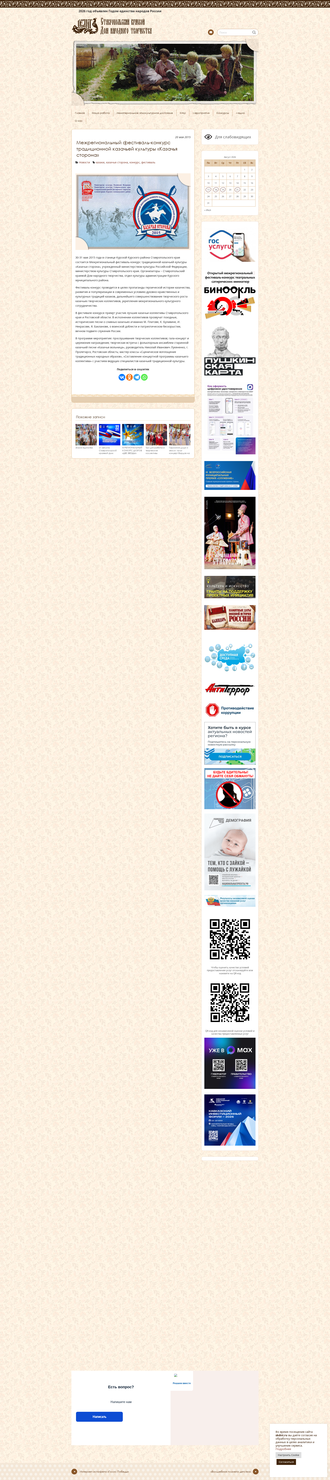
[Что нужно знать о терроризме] (230, 697)
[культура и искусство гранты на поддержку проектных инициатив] (230, 597)
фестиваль (148, 162)
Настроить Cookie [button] (288, 1455)
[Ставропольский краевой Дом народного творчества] (130, 25)
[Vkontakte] (122, 377)
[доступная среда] (230, 672)
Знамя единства (84, 447)
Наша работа (101, 112)
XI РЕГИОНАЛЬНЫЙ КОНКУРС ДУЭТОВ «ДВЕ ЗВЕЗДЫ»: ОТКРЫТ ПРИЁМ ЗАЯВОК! (132, 453)
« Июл (207, 210)
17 (208, 189)
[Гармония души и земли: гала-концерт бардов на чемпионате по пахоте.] (180, 443)
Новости (84, 162)
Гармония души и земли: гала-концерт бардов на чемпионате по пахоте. (179, 453)
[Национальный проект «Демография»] (230, 890)
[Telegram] (136, 377)
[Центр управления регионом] (230, 743)
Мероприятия (201, 112)
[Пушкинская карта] (230, 374)
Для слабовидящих (232, 136)
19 (223, 189)
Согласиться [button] (286, 1462)
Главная (80, 112)
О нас (78, 120)
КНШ (183, 112)
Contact (211, 32)
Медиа (240, 112)
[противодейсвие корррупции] (230, 717)
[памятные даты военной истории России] (230, 629)
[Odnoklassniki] (129, 377)
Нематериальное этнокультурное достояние (145, 112)
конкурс (134, 162)
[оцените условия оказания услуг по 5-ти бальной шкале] (230, 964)
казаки (100, 162)
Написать (99, 1416)
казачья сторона (117, 162)
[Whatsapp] (144, 377)
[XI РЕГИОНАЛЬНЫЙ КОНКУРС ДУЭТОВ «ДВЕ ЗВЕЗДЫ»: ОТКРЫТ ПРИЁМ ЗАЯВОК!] (133, 443)
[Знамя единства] (86, 443)
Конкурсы (223, 112)
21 (237, 189)
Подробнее (283, 1449)
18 (216, 189)
